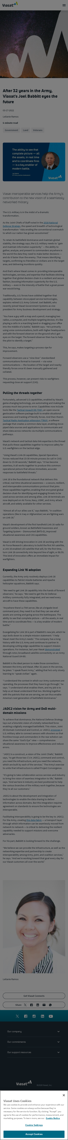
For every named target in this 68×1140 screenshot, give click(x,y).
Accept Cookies (34, 1134)
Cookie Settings (34, 1125)
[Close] (64, 1095)
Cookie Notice (53, 1118)
